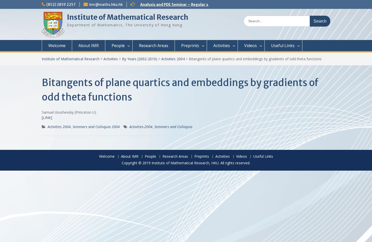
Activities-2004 (140, 126)
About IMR (88, 45)
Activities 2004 (173, 58)
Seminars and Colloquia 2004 (96, 126)
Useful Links (283, 45)
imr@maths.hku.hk (106, 4)
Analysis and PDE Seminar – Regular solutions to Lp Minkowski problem (204, 4)
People (118, 45)
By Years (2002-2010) (139, 58)
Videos (250, 45)
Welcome (57, 45)
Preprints (190, 45)
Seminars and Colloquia (173, 126)
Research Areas (153, 45)
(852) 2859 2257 (61, 4)
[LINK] (47, 117)
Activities (221, 45)
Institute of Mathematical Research (127, 17)
